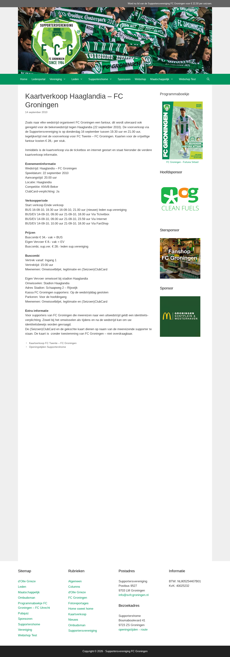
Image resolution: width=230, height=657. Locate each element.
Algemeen (75, 581)
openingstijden (128, 629)
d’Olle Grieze (27, 581)
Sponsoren (124, 79)
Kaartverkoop (77, 614)
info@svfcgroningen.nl (134, 595)
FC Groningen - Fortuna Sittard (182, 162)
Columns (74, 586)
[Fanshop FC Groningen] (180, 277)
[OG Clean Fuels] (180, 219)
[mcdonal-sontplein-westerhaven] (180, 336)
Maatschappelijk (159, 79)
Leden (75, 79)
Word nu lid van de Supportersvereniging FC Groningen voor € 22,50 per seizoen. (170, 3)
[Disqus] (89, 405)
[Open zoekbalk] (208, 79)
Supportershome (98, 79)
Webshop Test (187, 79)
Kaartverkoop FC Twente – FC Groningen (53, 343)
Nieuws (73, 619)
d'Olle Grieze (77, 592)
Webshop (140, 79)
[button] (65, 79)
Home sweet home (80, 608)
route (144, 629)
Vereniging (56, 79)
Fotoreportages (78, 603)
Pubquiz (23, 613)
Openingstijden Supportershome (47, 346)
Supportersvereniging (82, 630)
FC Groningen (77, 597)
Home (23, 79)
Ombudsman (26, 597)
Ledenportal (38, 79)
